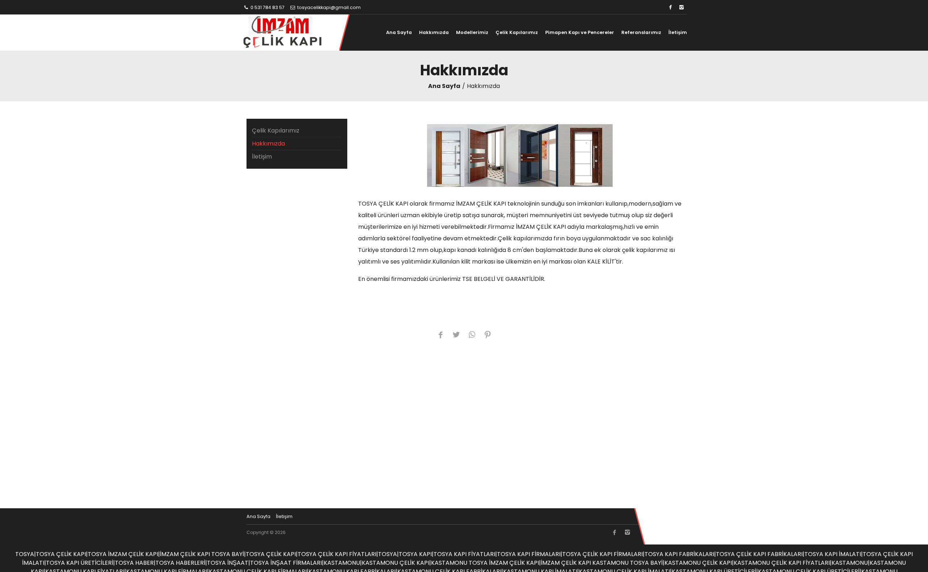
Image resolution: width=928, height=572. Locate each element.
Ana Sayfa (399, 32)
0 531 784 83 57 (267, 7)
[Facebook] (670, 7)
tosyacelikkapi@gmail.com (328, 7)
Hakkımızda (434, 32)
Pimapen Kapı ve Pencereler (579, 32)
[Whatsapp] (472, 335)
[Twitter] (456, 335)
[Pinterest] (487, 335)
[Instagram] (681, 7)
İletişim (677, 32)
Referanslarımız (641, 32)
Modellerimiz (472, 32)
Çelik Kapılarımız (517, 32)
